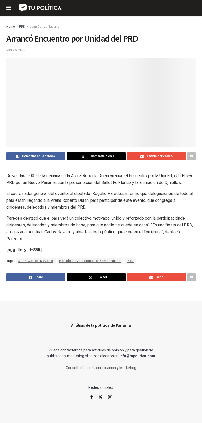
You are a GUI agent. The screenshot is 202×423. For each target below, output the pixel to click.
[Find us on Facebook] (91, 397)
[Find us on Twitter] (100, 397)
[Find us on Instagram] (110, 397)
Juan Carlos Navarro (44, 26)
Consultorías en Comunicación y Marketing (101, 368)
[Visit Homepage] (41, 8)
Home (10, 26)
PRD (22, 26)
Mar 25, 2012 (16, 50)
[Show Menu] (8, 8)
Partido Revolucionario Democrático (90, 261)
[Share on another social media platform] (191, 156)
